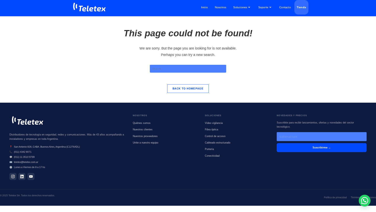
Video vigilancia (214, 123)
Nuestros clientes (143, 129)
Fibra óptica (211, 129)
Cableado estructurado (217, 142)
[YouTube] (30, 176)
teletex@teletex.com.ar (26, 162)
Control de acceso (215, 136)
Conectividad (212, 155)
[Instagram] (12, 176)
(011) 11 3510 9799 (24, 157)
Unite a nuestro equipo (145, 142)
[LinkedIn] (21, 176)
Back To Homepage (188, 88)
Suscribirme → (322, 147)
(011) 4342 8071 (23, 152)
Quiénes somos (142, 123)
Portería (209, 149)
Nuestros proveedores (145, 136)
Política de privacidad (335, 197)
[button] (365, 201)
